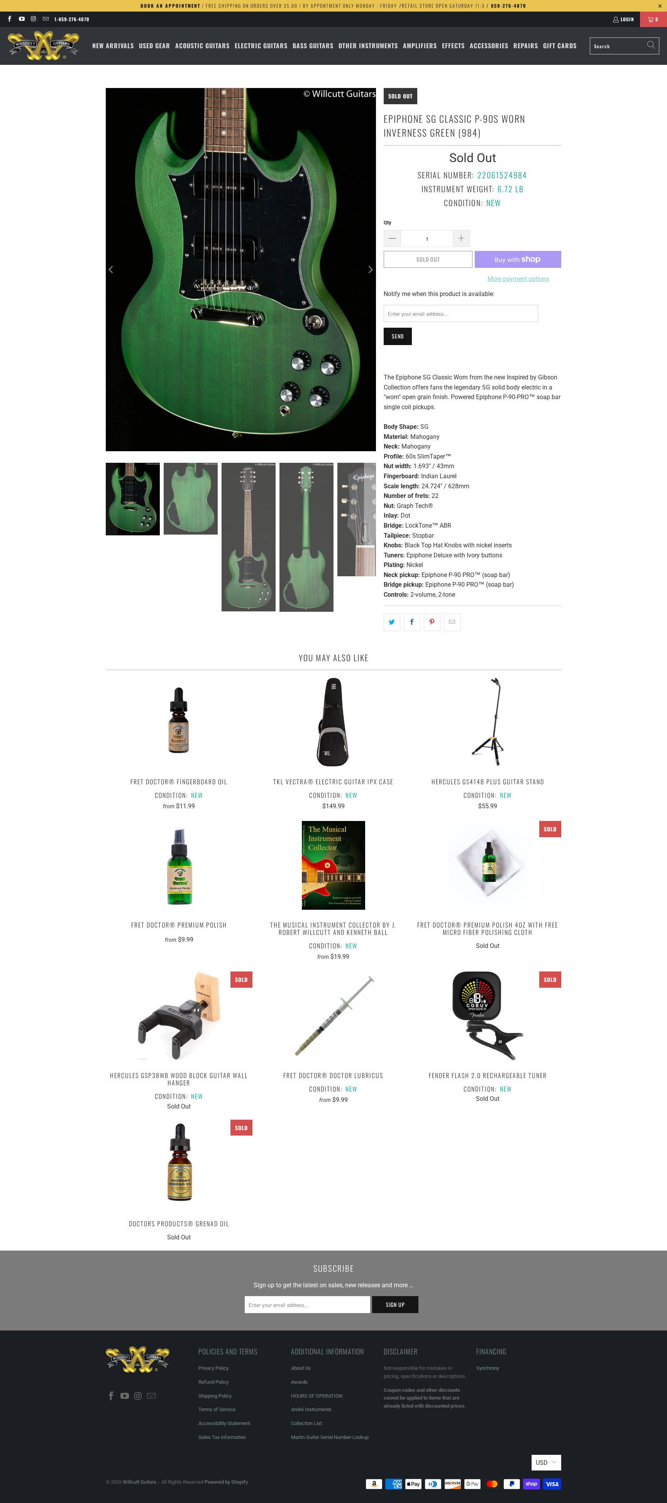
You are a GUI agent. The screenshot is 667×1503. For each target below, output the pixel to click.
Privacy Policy (213, 1368)
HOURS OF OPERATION (316, 1396)
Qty (387, 222)
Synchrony (487, 1368)
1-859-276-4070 (72, 19)
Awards (299, 1382)
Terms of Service (216, 1409)
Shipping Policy (215, 1396)
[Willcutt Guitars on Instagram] (33, 19)
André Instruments (311, 1409)
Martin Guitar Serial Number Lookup (330, 1437)
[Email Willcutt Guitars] (45, 19)
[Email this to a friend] (452, 622)
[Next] (370, 269)
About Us (301, 1368)
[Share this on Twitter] (392, 622)
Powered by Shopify (226, 1482)
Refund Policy (213, 1382)
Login (627, 19)
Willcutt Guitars (139, 1482)
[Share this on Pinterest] (432, 622)
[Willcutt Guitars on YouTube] (21, 19)
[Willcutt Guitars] (43, 46)
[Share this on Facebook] (412, 622)
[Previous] (111, 269)
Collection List (306, 1423)
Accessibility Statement (224, 1423)
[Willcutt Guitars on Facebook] (9, 19)
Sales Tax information (222, 1437)
